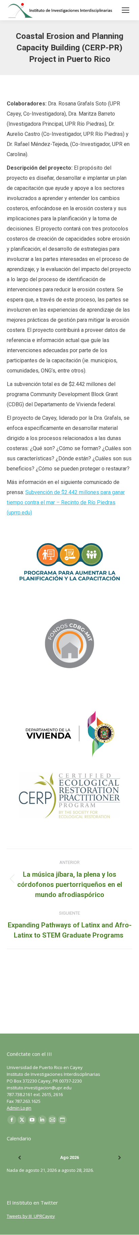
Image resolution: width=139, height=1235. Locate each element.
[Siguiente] (119, 1157)
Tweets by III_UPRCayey (31, 1216)
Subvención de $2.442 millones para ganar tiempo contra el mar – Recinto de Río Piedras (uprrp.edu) (66, 502)
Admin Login (19, 1108)
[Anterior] (19, 1157)
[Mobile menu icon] (125, 10)
